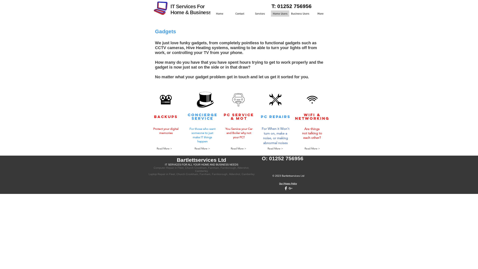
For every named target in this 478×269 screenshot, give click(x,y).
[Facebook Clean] (286, 188)
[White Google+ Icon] (290, 188)
